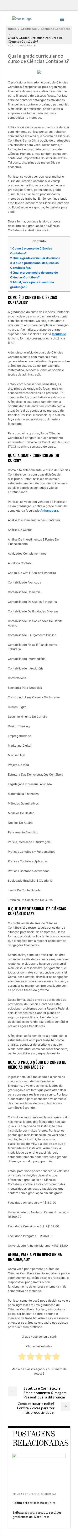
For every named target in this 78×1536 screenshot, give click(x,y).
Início (12, 28)
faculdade (59, 334)
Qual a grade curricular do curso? (35, 258)
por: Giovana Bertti (22, 45)
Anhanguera (49, 510)
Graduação (29, 28)
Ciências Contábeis (55, 28)
